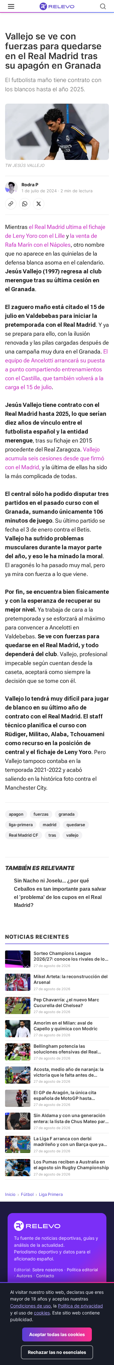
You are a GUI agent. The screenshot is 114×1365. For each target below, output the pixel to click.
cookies (42, 1312)
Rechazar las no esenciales (57, 1352)
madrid (49, 824)
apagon (16, 814)
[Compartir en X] (38, 203)
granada (66, 814)
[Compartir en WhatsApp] (24, 203)
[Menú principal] (11, 6)
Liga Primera (51, 1194)
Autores (24, 1275)
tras (52, 835)
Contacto (45, 1275)
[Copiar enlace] (10, 203)
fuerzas (41, 814)
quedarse (75, 824)
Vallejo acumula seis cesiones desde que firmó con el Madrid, (54, 458)
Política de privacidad (80, 1305)
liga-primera (21, 824)
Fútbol (27, 1194)
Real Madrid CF (23, 835)
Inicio (10, 1194)
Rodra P (30, 184)
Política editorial (82, 1269)
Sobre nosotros (47, 1269)
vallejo (72, 835)
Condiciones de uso (30, 1305)
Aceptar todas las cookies (57, 1334)
